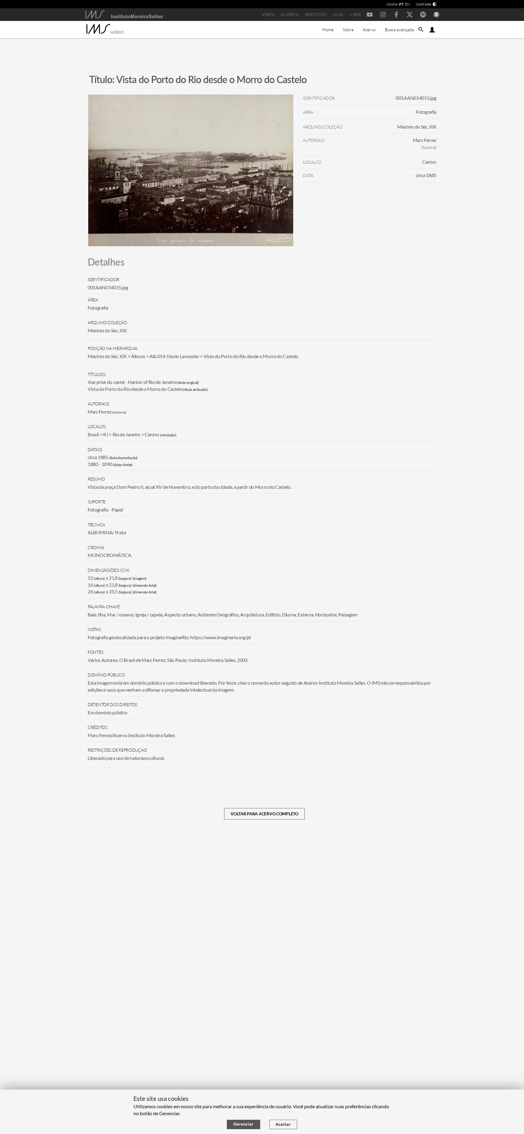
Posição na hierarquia (112, 348)
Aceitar (283, 1124)
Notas (94, 629)
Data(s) (95, 449)
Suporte (97, 501)
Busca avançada (399, 29)
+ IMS (355, 14)
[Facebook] (396, 15)
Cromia (96, 547)
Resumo (96, 478)
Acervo (290, 14)
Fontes (95, 652)
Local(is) (97, 426)
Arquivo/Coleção (107, 322)
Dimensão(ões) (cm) (108, 570)
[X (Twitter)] (410, 15)
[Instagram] (383, 15)
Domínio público (106, 674)
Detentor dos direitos (112, 704)
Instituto (316, 14)
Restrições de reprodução (117, 750)
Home (328, 29)
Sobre (348, 29)
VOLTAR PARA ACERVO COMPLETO (264, 813)
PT (401, 4)
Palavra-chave (103, 606)
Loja (338, 14)
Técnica (96, 524)
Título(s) (97, 374)
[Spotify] (423, 15)
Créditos (97, 727)
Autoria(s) (98, 403)
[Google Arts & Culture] (436, 15)
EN (407, 4)
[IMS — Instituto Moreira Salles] (124, 14)
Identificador (103, 279)
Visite (268, 14)
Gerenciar (243, 1124)
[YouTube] (370, 15)
